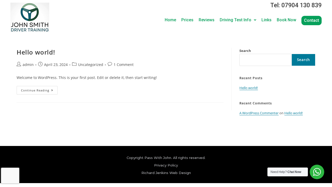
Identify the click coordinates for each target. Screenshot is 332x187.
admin (28, 64)
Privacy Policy (166, 165)
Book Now (286, 19)
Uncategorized (90, 64)
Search (245, 50)
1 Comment (124, 64)
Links (266, 19)
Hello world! (36, 52)
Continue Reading (39, 89)
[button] (238, 20)
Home (170, 19)
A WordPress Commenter (259, 113)
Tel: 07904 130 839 (296, 5)
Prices (187, 19)
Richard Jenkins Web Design (166, 173)
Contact (311, 20)
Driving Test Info (235, 19)
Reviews (207, 19)
